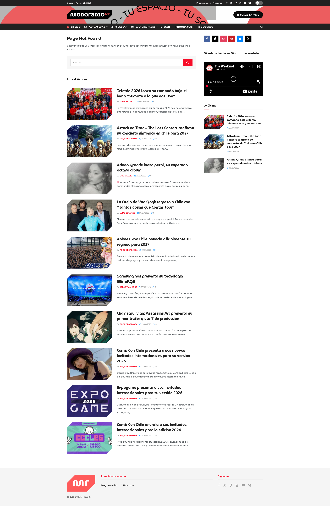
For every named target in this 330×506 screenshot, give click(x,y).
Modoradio (126, 176)
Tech (166, 27)
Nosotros (217, 3)
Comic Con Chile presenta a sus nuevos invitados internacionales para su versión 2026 (153, 355)
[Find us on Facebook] (227, 3)
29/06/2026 (145, 287)
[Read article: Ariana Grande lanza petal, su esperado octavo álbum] (89, 178)
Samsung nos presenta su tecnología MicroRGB (150, 279)
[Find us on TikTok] (236, 3)
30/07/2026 (144, 213)
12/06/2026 (146, 366)
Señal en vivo (249, 14)
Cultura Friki (145, 27)
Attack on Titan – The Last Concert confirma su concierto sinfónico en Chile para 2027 (155, 130)
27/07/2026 (146, 250)
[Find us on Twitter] (231, 3)
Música (120, 27)
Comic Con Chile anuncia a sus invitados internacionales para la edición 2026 (152, 427)
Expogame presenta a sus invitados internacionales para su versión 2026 (149, 390)
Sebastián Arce (128, 287)
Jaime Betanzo (127, 101)
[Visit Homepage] (89, 14)
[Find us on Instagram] (240, 3)
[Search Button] (261, 27)
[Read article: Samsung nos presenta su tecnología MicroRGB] (89, 290)
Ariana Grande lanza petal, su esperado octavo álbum (152, 167)
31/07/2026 (141, 176)
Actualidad (97, 27)
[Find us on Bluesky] (250, 3)
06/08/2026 (144, 101)
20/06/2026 (146, 324)
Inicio (76, 27)
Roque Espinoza (129, 138)
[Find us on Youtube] (245, 3)
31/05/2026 (146, 435)
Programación (203, 3)
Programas (184, 27)
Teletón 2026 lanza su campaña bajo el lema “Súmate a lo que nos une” (152, 93)
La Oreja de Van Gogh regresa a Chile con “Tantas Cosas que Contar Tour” (153, 204)
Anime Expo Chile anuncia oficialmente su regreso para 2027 (153, 241)
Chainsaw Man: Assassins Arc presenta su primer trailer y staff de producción (154, 316)
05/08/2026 (146, 138)
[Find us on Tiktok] (215, 39)
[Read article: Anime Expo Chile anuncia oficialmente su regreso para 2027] (89, 253)
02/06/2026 (146, 398)
